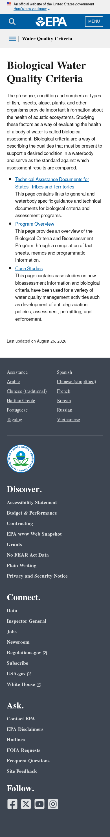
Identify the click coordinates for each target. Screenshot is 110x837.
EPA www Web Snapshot (34, 534)
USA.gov (16, 674)
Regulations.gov (24, 653)
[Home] (51, 21)
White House (21, 684)
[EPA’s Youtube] (39, 804)
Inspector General (26, 621)
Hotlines (16, 740)
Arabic (13, 382)
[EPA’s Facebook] (12, 804)
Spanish (64, 372)
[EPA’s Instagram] (53, 804)
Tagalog (14, 420)
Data (12, 611)
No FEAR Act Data (28, 555)
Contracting (20, 523)
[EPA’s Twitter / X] (26, 804)
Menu (94, 21)
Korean (64, 401)
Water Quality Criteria (47, 38)
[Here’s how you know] (55, 7)
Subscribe (17, 663)
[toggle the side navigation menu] (12, 38)
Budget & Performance (32, 513)
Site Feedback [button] (22, 771)
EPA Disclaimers (25, 729)
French (63, 391)
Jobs (12, 632)
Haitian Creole (21, 401)
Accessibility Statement (32, 502)
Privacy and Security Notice (37, 576)
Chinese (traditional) (27, 391)
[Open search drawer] (12, 21)
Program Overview (34, 224)
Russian (64, 410)
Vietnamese (68, 420)
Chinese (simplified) (76, 382)
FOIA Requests (23, 750)
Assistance (17, 372)
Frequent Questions (28, 761)
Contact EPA (21, 719)
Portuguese (17, 410)
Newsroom (18, 642)
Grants (14, 544)
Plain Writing (21, 566)
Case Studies (29, 269)
